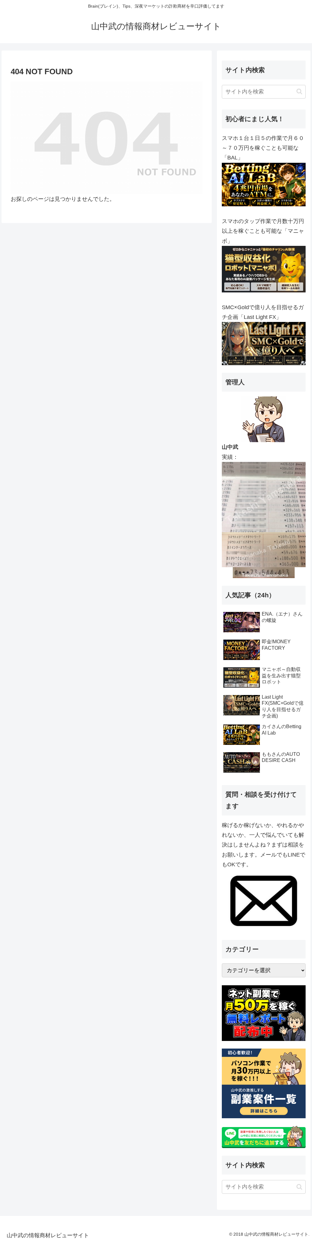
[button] (299, 91)
